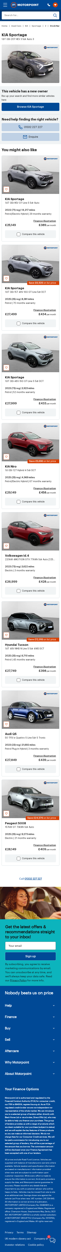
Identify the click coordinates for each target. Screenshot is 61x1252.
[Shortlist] (55, 4)
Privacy (9, 1232)
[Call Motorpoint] (48, 4)
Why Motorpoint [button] (17, 1062)
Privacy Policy (18, 980)
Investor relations (15, 1244)
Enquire (33, 137)
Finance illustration (45, 221)
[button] (5, 5)
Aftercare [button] (12, 1050)
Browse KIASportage (30, 107)
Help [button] (8, 1005)
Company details (43, 1238)
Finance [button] (11, 1016)
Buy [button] (7, 1028)
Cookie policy (36, 1244)
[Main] (25, 5)
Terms (20, 1232)
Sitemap (31, 1232)
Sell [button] (7, 1039)
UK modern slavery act (18, 1238)
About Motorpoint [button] (18, 1073)
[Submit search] (55, 15)
